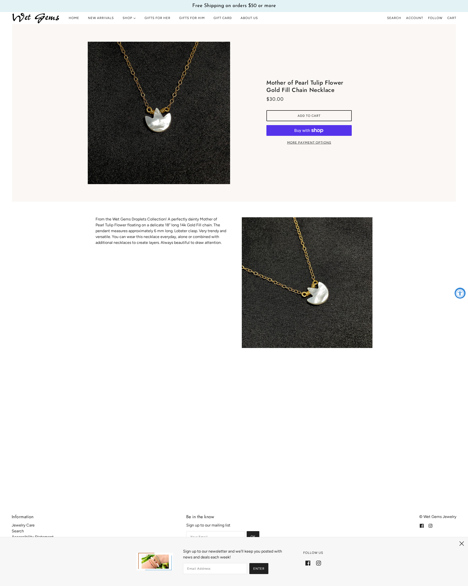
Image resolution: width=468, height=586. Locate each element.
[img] (421, 525)
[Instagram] (318, 563)
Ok (253, 536)
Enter (258, 568)
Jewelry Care (23, 525)
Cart (451, 18)
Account (414, 18)
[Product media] (307, 282)
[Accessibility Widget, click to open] (460, 293)
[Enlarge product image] (159, 113)
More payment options (309, 142)
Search (394, 18)
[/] (36, 18)
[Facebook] (307, 563)
